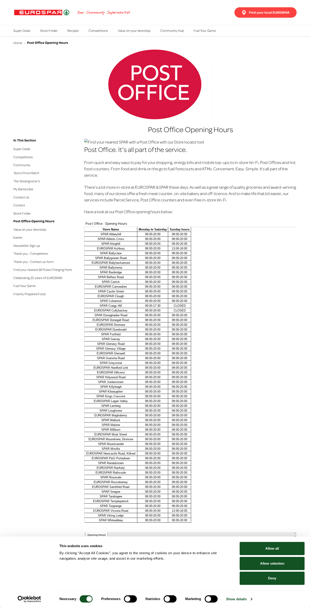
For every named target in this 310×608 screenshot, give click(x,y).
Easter (17, 237)
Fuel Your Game (205, 30)
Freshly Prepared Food (29, 294)
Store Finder (49, 30)
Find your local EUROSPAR (269, 12)
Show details (236, 599)
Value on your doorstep (134, 30)
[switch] (130, 599)
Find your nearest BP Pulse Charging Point (42, 269)
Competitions (98, 30)
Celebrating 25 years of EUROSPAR (37, 278)
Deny (272, 578)
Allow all (272, 548)
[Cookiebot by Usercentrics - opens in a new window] (29, 599)
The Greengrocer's (26, 181)
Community (21, 165)
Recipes (73, 30)
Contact (19, 205)
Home (17, 43)
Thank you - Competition (30, 253)
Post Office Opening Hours (33, 221)
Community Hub (172, 30)
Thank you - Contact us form (33, 262)
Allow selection (272, 563)
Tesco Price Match (26, 173)
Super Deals (21, 30)
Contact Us (21, 197)
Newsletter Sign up (26, 245)
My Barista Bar (23, 189)
